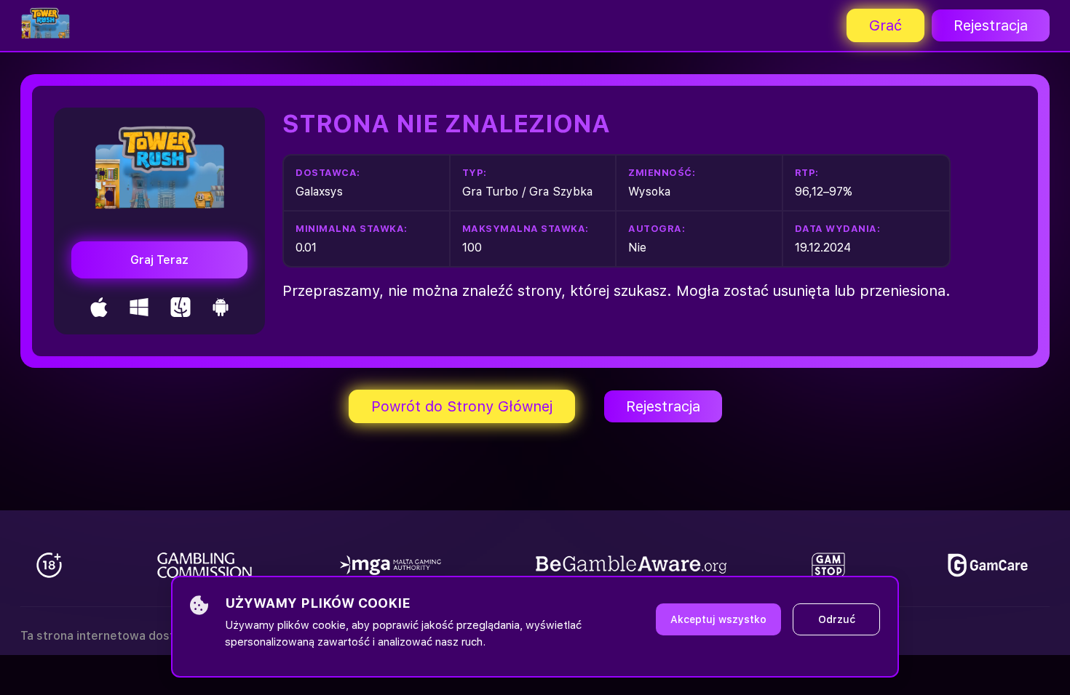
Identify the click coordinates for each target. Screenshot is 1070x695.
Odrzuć (836, 619)
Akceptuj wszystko (718, 619)
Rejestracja (991, 25)
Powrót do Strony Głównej (461, 406)
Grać (885, 25)
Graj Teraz (159, 260)
